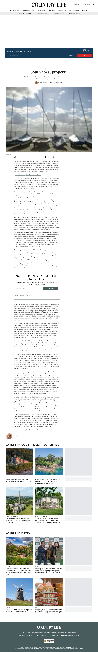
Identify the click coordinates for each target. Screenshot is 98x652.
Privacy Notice (52, 292)
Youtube (36, 635)
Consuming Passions (58, 13)
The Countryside (74, 11)
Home (36, 68)
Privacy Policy (62, 633)
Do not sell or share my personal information (65, 635)
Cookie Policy (72, 633)
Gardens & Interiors (28, 11)
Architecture (41, 11)
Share (17, 157)
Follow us (48, 157)
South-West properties (56, 68)
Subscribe (87, 4)
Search (85, 55)
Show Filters (72, 55)
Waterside (23, 246)
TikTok (49, 635)
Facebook (29, 635)
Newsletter (56, 157)
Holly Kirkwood (43, 82)
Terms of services (30, 292)
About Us (24, 633)
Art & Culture (62, 11)
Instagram (22, 635)
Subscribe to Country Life (24, 13)
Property (16, 11)
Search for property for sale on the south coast (28, 175)
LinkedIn (43, 635)
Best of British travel (74, 13)
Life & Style (51, 11)
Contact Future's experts (35, 633)
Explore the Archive (42, 13)
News (62, 82)
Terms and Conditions (50, 633)
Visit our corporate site (70, 647)
